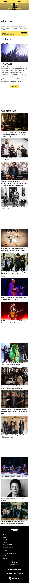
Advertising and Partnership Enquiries (9, 553)
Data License (23, 26)
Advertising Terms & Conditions (8, 547)
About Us (4, 537)
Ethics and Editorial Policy (7, 544)
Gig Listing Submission (7, 555)
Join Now (24, 33)
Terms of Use (5, 542)
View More (14, 86)
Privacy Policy (5, 539)
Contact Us (5, 558)
